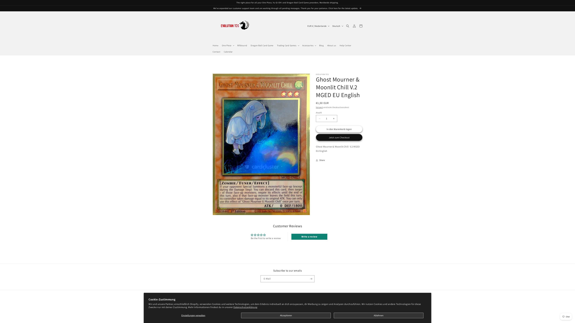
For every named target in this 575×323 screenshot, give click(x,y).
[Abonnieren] (311, 278)
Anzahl (319, 112)
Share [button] (322, 160)
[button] (227, 45)
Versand (319, 107)
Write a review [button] (309, 236)
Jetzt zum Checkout (339, 137)
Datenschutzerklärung (245, 307)
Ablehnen (378, 315)
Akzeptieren (286, 315)
